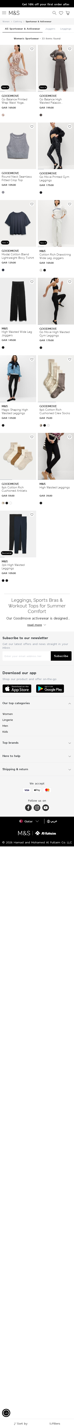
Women (6, 21)
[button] (3, 115)
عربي (54, 821)
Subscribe (61, 656)
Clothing (17, 21)
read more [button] (34, 625)
